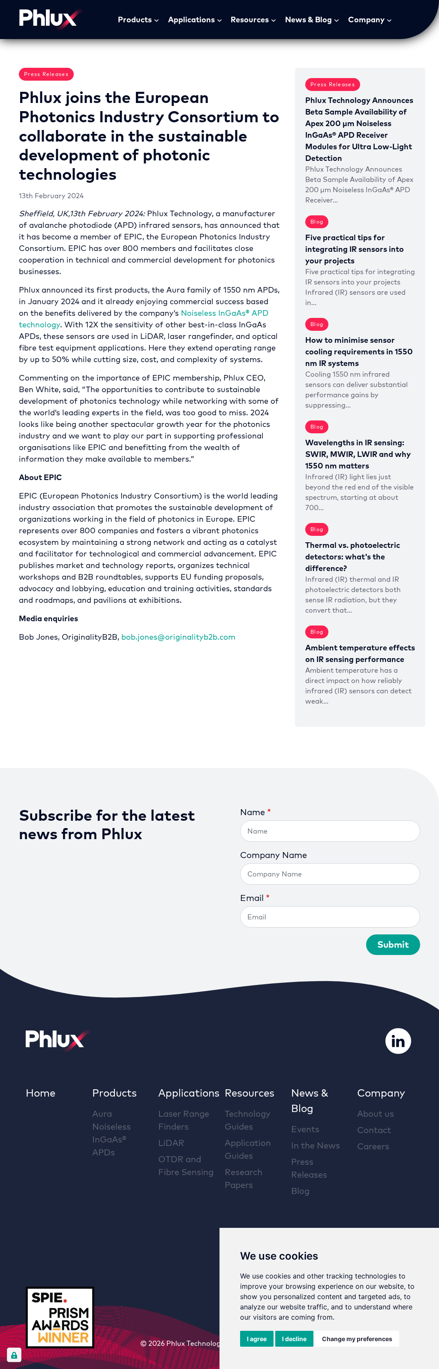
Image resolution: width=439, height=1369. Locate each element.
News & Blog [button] (308, 19)
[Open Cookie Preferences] (14, 1355)
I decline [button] (294, 1338)
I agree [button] (257, 1338)
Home (40, 1092)
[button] (158, 19)
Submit (393, 944)
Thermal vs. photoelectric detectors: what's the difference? (352, 556)
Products (135, 19)
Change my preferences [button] (357, 1338)
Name (252, 812)
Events (305, 1129)
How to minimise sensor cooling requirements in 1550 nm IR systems (359, 351)
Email (252, 897)
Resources (250, 19)
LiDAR (171, 1142)
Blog (300, 1190)
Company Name (273, 854)
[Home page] (51, 20)
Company (366, 19)
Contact (374, 1129)
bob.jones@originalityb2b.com (178, 637)
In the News (315, 1145)
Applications (191, 19)
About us (375, 1113)
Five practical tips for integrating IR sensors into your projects (354, 249)
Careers (373, 1146)
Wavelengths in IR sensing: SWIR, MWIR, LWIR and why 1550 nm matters (358, 454)
